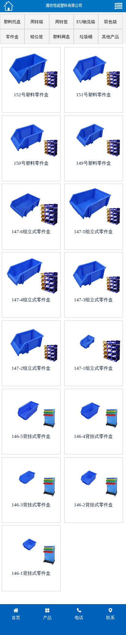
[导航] (119, 6)
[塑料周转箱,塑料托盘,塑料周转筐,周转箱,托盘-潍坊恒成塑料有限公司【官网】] (63, 6)
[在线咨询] (8, 6)
